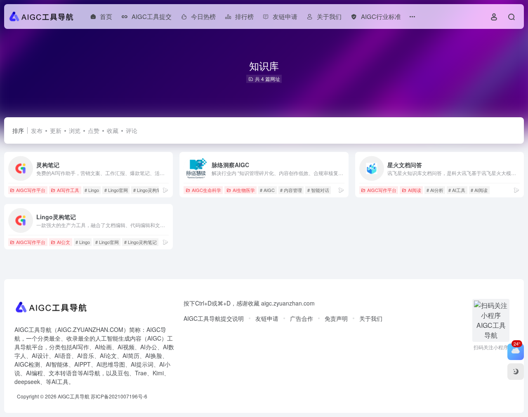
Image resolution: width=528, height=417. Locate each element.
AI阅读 (414, 190)
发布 (36, 130)
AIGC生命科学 (206, 190)
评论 (131, 130)
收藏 (112, 130)
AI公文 (63, 242)
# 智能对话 (318, 190)
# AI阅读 (479, 190)
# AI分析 (435, 190)
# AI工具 (456, 190)
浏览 (74, 130)
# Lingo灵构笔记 (149, 190)
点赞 (93, 130)
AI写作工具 (68, 190)
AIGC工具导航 (74, 396)
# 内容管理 (291, 190)
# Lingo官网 (116, 190)
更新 (55, 130)
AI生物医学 (244, 190)
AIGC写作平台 (30, 190)
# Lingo (92, 190)
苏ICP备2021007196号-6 (119, 396)
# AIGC (267, 190)
